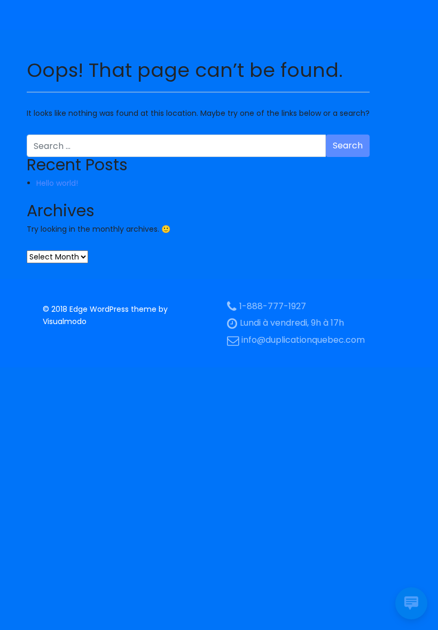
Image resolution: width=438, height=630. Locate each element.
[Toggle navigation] (42, 15)
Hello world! (57, 183)
